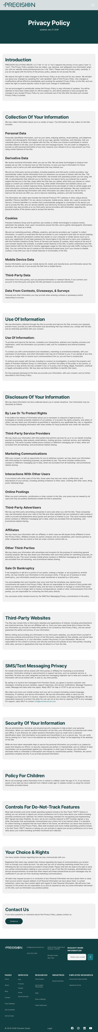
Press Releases (10, 1004)
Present (20, 988)
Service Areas (9, 1016)
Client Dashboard (41, 1005)
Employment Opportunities (78, 979)
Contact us (14, 921)
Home (7, 979)
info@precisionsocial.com (45, 701)
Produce (21, 984)
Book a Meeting (40, 999)
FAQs (37, 993)
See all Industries (58, 981)
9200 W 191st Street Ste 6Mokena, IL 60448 (56, 948)
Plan (19, 979)
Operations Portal (75, 985)
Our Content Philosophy (39, 986)
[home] (19, 5)
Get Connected (10, 1010)
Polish (20, 992)
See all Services (23, 996)
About (7, 985)
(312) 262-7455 (32, 953)
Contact (7, 997)
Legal (49, 1028)
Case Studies (39, 979)
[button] (92, 5)
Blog (6, 991)
